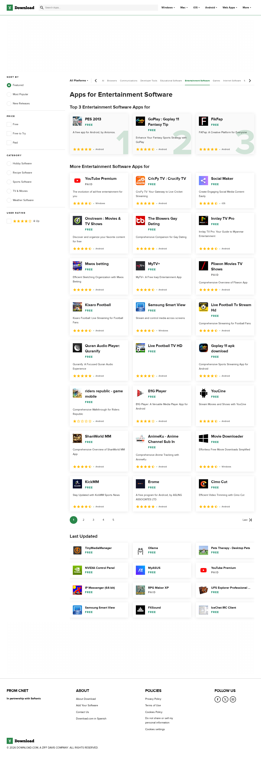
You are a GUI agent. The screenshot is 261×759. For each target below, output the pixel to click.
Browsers (112, 80)
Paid (15, 142)
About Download (86, 699)
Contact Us (82, 712)
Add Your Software (87, 705)
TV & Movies (20, 191)
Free (15, 124)
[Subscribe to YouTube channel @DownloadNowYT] (233, 699)
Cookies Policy (153, 712)
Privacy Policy (153, 699)
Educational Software (171, 80)
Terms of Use (153, 705)
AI (103, 80)
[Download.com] (20, 8)
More (246, 7)
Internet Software (232, 80)
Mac (183, 7)
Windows (167, 7)
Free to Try (19, 133)
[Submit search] (42, 8)
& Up (36, 221)
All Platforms (78, 80)
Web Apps (229, 7)
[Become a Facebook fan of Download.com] (218, 699)
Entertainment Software (197, 80)
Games (216, 80)
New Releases (21, 103)
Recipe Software (22, 172)
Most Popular (20, 94)
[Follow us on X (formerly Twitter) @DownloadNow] (225, 699)
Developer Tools (148, 80)
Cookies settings (155, 729)
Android (210, 7)
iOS (195, 7)
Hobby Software (22, 163)
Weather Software (23, 200)
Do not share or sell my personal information (159, 720)
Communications (128, 80)
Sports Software (22, 181)
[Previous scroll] (96, 80)
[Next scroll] (249, 80)
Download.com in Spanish (91, 718)
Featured (18, 85)
